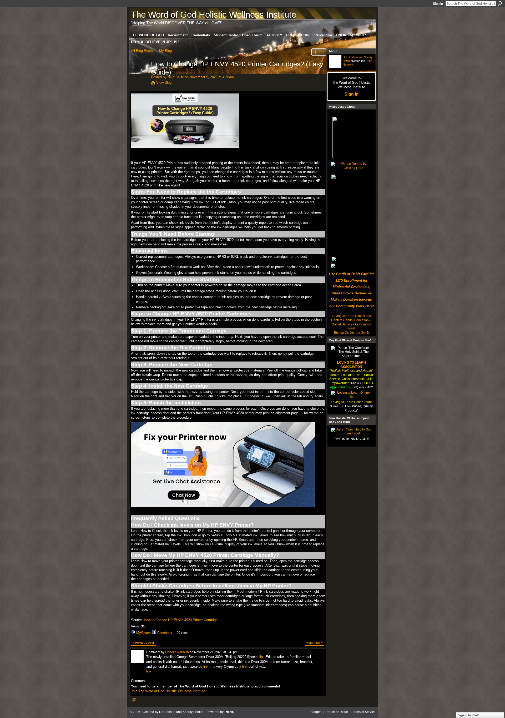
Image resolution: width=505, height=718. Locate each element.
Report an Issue (336, 712)
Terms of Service (364, 712)
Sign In (438, 4)
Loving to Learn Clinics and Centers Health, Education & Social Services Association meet (351, 322)
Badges (315, 712)
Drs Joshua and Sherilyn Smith (181, 712)
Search (500, 3)
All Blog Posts (142, 51)
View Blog (163, 83)
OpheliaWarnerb (177, 652)
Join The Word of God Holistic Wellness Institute (168, 691)
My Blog (165, 51)
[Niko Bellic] (139, 75)
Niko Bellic (176, 77)
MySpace (143, 633)
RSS (134, 699)
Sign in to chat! (468, 715)
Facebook (164, 633)
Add (321, 52)
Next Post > (314, 642)
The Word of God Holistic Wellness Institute (213, 14)
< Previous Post (143, 642)
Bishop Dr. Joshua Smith (351, 332)
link (262, 657)
